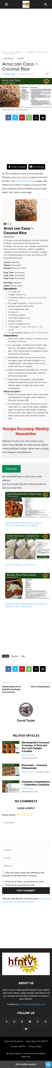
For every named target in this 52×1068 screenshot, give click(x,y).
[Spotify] (30, 1021)
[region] (26, 31)
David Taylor (10, 74)
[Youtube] (26, 1029)
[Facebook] (8, 117)
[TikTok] (38, 1021)
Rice (23, 656)
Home (4, 52)
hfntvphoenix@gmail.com (32, 1004)
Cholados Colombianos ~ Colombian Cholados (36, 783)
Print (8, 224)
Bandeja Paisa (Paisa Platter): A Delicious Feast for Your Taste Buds (26, 605)
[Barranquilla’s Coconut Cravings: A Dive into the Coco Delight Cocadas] (10, 747)
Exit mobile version (26, 1064)
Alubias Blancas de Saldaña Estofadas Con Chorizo (11, 689)
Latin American (16, 52)
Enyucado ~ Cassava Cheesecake (34, 766)
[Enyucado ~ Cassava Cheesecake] (10, 770)
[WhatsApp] (29, 117)
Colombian (29, 52)
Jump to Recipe (18, 167)
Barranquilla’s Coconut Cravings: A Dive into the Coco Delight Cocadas (35, 747)
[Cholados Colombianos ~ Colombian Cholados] (10, 786)
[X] (15, 117)
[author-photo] (26, 716)
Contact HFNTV (18, 1046)
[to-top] (48, 1063)
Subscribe (11, 468)
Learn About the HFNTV (36, 1041)
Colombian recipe (25, 181)
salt (16, 312)
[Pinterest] (22, 117)
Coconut (14, 656)
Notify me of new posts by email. (20, 885)
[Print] (43, 117)
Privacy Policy (35, 1046)
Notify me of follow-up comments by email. (24, 881)
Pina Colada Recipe (40, 686)
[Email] (36, 117)
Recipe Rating (8, 815)
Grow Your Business (13, 1041)
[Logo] (26, 974)
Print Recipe (38, 167)
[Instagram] (14, 1021)
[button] (6, 4)
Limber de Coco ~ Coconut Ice (20, 564)
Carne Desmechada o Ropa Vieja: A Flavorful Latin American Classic (23, 524)
